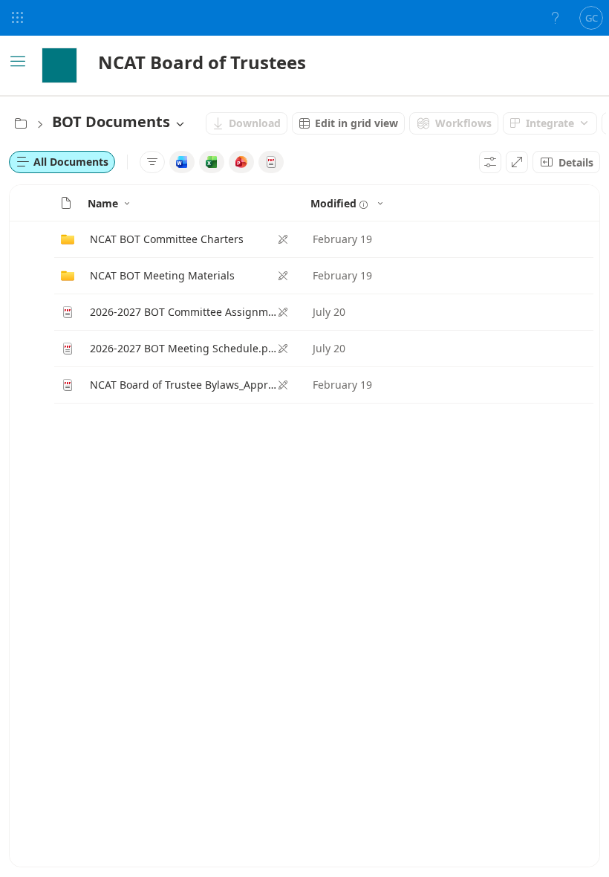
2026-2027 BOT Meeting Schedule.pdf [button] (183, 348)
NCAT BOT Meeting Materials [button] (162, 275)
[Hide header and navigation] (517, 162)
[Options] (490, 162)
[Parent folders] (21, 123)
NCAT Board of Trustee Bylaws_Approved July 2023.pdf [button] (183, 385)
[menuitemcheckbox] (182, 162)
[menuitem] (246, 123)
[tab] (62, 162)
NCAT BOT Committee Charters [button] (167, 239)
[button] (66, 203)
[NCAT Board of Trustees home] (59, 65)
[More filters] (152, 162)
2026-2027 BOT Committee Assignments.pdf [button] (183, 312)
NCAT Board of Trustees (202, 62)
